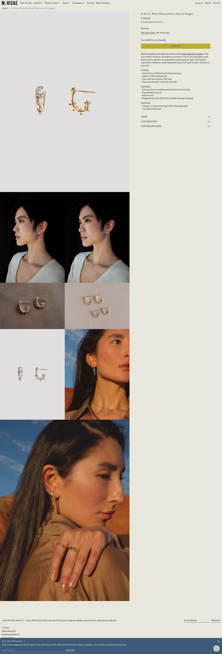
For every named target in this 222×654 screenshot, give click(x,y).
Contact (5, 627)
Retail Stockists (9, 631)
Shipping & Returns (10, 634)
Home (4, 8)
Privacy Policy (8, 638)
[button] (208, 3)
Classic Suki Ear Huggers (192, 54)
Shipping (144, 22)
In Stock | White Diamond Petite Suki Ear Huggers (33, 8)
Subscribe (215, 620)
